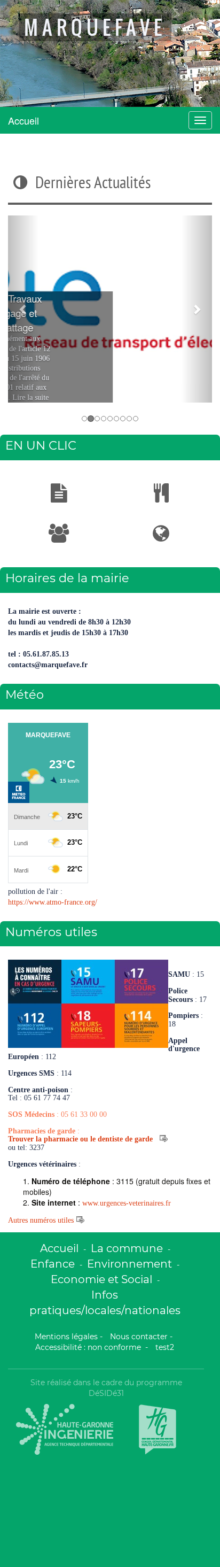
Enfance (52, 1263)
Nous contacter (139, 1336)
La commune (127, 1248)
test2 (164, 1347)
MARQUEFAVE (95, 27)
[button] (23, 309)
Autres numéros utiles (41, 1220)
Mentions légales (66, 1336)
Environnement (129, 1263)
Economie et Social (101, 1279)
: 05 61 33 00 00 (57, 1114)
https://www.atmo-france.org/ (52, 902)
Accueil (23, 120)
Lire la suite (110, 397)
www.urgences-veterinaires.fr (126, 1203)
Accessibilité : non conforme (89, 1347)
